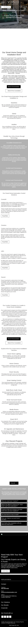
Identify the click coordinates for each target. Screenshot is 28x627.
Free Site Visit (6, 7)
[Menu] (3, 2)
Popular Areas (6, 579)
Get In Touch (5, 571)
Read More (5, 216)
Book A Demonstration (13, 86)
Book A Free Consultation (14, 90)
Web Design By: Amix (14, 625)
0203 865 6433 (10, 566)
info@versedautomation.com (9, 592)
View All (13, 483)
